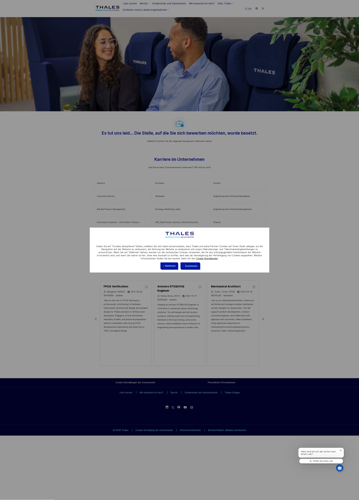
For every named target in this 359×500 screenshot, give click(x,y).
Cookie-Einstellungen (207, 258)
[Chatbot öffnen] (339, 468)
